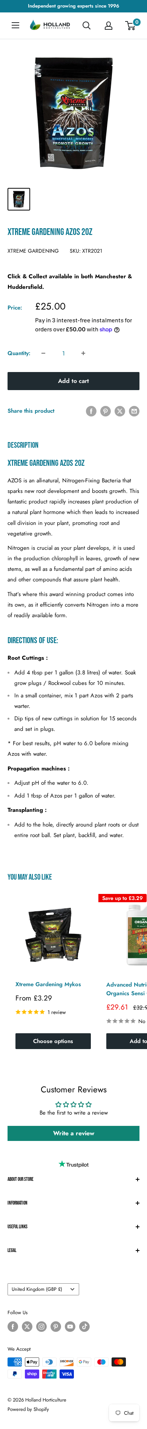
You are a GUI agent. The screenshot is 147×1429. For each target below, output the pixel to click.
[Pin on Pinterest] (105, 410)
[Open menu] (15, 25)
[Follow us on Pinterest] (56, 1326)
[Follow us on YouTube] (70, 1326)
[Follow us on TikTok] (84, 1326)
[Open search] (86, 26)
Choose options (53, 1041)
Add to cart (73, 381)
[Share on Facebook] (91, 410)
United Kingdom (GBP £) (37, 1289)
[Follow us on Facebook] (13, 1326)
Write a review (73, 1133)
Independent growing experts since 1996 (73, 5)
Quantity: (19, 353)
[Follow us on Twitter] (27, 1326)
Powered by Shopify (28, 1409)
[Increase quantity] (83, 353)
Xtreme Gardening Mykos (48, 984)
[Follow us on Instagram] (41, 1326)
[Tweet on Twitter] (120, 410)
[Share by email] (134, 410)
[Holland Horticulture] (50, 25)
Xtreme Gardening (33, 251)
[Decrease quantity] (43, 353)
